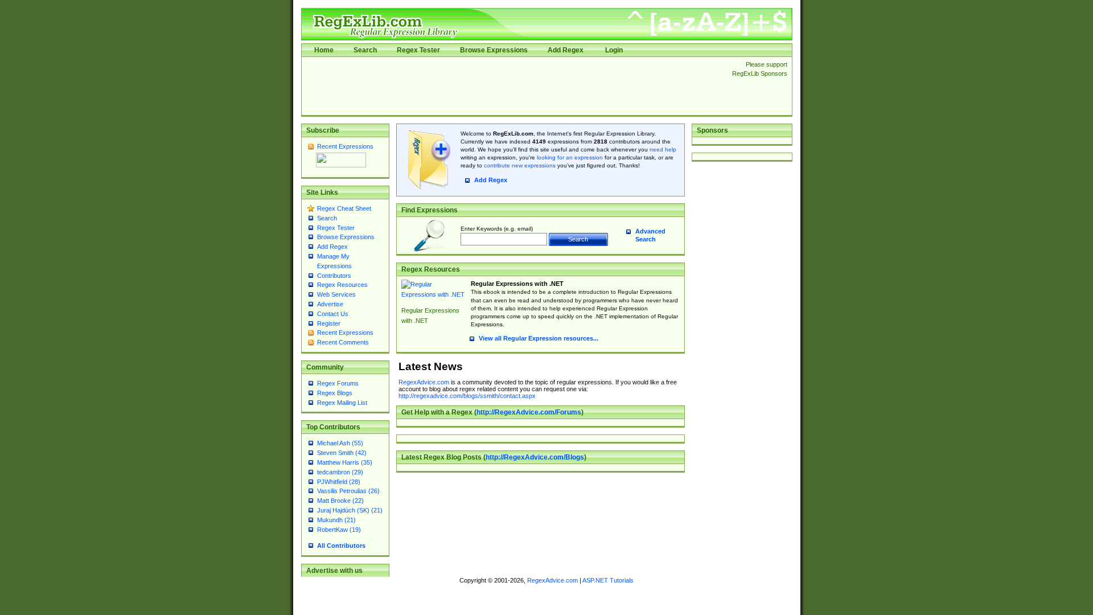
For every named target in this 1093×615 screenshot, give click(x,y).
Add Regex (566, 50)
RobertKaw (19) (339, 529)
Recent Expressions (345, 146)
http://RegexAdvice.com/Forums (528, 412)
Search (365, 50)
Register (328, 323)
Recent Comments (343, 342)
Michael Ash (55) (340, 443)
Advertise (330, 304)
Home (324, 50)
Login (614, 50)
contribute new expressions (520, 165)
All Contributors (341, 545)
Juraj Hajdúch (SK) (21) (350, 510)
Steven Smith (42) (342, 452)
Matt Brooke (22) (340, 500)
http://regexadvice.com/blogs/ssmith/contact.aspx (467, 395)
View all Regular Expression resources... (538, 338)
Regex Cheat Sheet (344, 208)
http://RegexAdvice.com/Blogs (535, 457)
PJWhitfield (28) (338, 481)
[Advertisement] (513, 86)
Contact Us (332, 313)
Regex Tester (418, 50)
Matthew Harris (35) (344, 462)
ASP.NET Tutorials (608, 580)
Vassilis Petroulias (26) (348, 490)
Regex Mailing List (342, 402)
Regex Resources (342, 284)
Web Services (336, 294)
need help (663, 149)
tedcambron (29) (340, 472)
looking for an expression (569, 157)
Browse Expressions (494, 50)
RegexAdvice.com (423, 382)
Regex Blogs (334, 393)
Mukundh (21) (336, 519)
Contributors (334, 275)
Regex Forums (338, 383)
